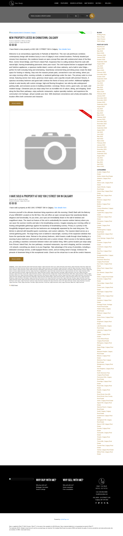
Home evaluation (68, 487)
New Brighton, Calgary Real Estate (31, 278)
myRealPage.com (64, 519)
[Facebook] (96, 503)
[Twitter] (99, 503)
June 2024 (100, 85)
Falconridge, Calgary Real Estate (66, 272)
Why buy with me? (41, 485)
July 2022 (100, 132)
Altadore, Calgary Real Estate (44, 266)
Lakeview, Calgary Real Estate (64, 275)
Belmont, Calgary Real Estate (32, 268)
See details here (65, 49)
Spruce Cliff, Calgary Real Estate (66, 280)
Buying (98, 3)
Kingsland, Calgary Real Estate (35, 275)
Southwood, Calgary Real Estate (36, 280)
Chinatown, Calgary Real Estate (22, 42)
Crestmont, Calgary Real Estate (19, 270)
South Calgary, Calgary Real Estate (22, 280)
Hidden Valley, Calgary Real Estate (77, 273)
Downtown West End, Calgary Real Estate (64, 270)
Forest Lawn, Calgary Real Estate (81, 272)
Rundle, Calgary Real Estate (24, 279)
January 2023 (101, 119)
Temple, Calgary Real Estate (24, 282)
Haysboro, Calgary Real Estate (44, 273)
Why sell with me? (68, 485)
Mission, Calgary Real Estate (68, 276)
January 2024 (101, 96)
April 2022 (100, 138)
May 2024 (100, 87)
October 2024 (101, 76)
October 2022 (101, 125)
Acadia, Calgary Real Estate (21, 266)
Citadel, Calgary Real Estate (32, 269)
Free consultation (68, 489)
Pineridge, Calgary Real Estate (78, 278)
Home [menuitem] (56, 3)
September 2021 (102, 153)
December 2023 (102, 98)
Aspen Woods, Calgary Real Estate (72, 266)
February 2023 (101, 117)
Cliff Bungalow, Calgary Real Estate (45, 269)
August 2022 (101, 130)
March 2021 (100, 166)
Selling (108, 3)
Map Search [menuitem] (89, 3)
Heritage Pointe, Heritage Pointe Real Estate (60, 273)
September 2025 (102, 61)
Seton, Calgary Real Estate (61, 279)
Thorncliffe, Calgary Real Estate (37, 282)
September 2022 (102, 128)
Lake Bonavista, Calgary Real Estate (50, 275)
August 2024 (101, 81)
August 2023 (101, 106)
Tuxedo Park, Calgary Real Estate (51, 282)
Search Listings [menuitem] (76, 3)
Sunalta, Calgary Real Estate (79, 280)
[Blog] (107, 503)
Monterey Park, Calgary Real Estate (82, 276)
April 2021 (100, 164)
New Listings (101, 37)
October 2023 (101, 102)
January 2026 (101, 57)
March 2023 (100, 115)
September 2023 (102, 104)
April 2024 (100, 89)
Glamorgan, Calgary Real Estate (16, 273)
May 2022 (100, 136)
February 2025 (101, 72)
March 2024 (100, 91)
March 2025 (100, 70)
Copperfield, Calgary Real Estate (60, 269)
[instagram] (102, 503)
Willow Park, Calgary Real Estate (77, 282)
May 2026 (100, 51)
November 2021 (102, 149)
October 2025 (101, 59)
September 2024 (102, 78)
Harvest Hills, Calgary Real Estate (30, 273)
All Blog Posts (101, 34)
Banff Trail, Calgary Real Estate (19, 268)
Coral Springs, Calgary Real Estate (74, 269)
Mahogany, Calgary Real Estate (24, 276)
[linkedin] (104, 503)
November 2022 (102, 123)
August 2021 (101, 155)
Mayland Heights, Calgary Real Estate (54, 276)
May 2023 (100, 113)
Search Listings (40, 489)
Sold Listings (101, 41)
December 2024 (102, 74)
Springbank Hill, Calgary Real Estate (51, 280)
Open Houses (101, 39)
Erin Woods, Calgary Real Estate (27, 272)
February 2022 (101, 143)
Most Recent (101, 46)
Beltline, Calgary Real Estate (44, 268)
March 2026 (100, 53)
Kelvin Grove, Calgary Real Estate (22, 275)
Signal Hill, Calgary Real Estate (74, 279)
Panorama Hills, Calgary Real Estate (63, 278)
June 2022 (100, 134)
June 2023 (100, 111)
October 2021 (101, 151)
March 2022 (100, 141)
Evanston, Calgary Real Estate (52, 272)
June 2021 (100, 160)
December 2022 (102, 121)
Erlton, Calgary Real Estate (40, 272)
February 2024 (101, 94)
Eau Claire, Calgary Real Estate (80, 270)
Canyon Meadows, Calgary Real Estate (59, 268)
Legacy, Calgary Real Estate (77, 275)
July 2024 (100, 83)
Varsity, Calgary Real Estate (64, 282)
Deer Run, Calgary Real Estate (32, 270)
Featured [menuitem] (64, 3)
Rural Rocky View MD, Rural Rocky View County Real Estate (42, 279)
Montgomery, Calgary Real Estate (16, 278)
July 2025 (100, 66)
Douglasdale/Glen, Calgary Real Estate (47, 270)
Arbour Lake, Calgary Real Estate (58, 266)
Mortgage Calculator (42, 487)
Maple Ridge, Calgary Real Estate (39, 276)
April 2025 (100, 68)
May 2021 (100, 162)
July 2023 (100, 108)
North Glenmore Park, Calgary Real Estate (47, 278)
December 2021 (102, 147)
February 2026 (101, 55)
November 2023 (102, 100)
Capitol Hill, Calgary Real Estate (74, 268)
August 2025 (101, 64)
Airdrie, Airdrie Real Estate (32, 266)
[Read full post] (50, 34)
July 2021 (100, 158)
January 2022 (101, 145)
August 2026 (101, 49)
